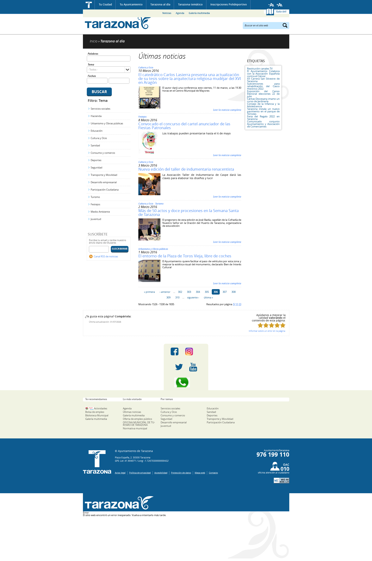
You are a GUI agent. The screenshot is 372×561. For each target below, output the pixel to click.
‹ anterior (165, 292)
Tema (91, 64)
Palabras (93, 53)
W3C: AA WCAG (281, 481)
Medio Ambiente (100, 211)
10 (236, 304)
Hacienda (96, 116)
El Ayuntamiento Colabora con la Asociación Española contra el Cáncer (263, 73)
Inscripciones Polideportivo (228, 4)
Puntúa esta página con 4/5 (277, 325)
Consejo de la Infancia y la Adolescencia (263, 105)
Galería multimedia (199, 13)
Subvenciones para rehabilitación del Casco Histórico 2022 (263, 86)
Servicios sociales (100, 108)
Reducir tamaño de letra (271, 5)
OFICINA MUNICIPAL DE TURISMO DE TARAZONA (139, 424)
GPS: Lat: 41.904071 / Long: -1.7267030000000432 (142, 460)
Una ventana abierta (118, 502)
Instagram (193, 351)
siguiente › (193, 297)
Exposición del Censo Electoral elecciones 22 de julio (263, 93)
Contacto (213, 472)
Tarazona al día (160, 4)
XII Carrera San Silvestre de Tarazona (263, 80)
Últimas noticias (132, 412)
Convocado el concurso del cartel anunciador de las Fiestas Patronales (184, 125)
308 (234, 292)
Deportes (96, 160)
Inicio (89, 4)
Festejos (95, 204)
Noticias (166, 13)
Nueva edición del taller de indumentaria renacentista (186, 169)
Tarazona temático (190, 4)
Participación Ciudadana (105, 189)
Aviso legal (120, 472)
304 (198, 292)
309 (168, 297)
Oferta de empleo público (137, 419)
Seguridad (96, 167)
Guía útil (281, 11)
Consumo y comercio (103, 153)
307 (225, 292)
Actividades (100, 408)
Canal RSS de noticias (106, 256)
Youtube (193, 367)
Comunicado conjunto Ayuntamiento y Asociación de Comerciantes (263, 124)
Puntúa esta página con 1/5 (260, 325)
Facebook (174, 351)
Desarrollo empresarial (104, 182)
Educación (96, 130)
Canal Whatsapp (186, 382)
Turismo (95, 197)
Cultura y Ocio (99, 138)
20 (240, 304)
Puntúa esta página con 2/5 (266, 325)
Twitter (179, 367)
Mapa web (200, 472)
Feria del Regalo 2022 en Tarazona (263, 118)
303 (189, 292)
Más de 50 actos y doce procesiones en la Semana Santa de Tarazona (188, 212)
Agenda (180, 13)
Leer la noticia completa (227, 110)
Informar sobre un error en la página (267, 330)
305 (207, 292)
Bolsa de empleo (94, 412)
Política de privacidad (140, 472)
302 (180, 292)
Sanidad (95, 145)
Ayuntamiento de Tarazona (118, 22)
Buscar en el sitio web (256, 25)
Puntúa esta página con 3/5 (271, 325)
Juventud (96, 219)
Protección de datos (181, 472)
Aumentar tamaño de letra (279, 5)
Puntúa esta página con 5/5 (282, 325)
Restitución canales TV (260, 68)
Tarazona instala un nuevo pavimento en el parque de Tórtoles (263, 111)
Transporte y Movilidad (104, 175)
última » (208, 297)
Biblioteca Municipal (96, 415)
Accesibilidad (160, 472)
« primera (149, 292)
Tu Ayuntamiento (131, 4)
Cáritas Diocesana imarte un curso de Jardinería (263, 100)
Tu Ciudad (105, 4)
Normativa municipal (135, 428)
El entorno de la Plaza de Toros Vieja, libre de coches (184, 256)
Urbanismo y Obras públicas (107, 123)
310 (177, 297)
